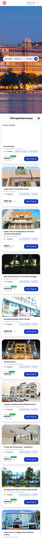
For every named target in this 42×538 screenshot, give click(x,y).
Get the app (30, 3)
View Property (31, 159)
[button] (21, 134)
